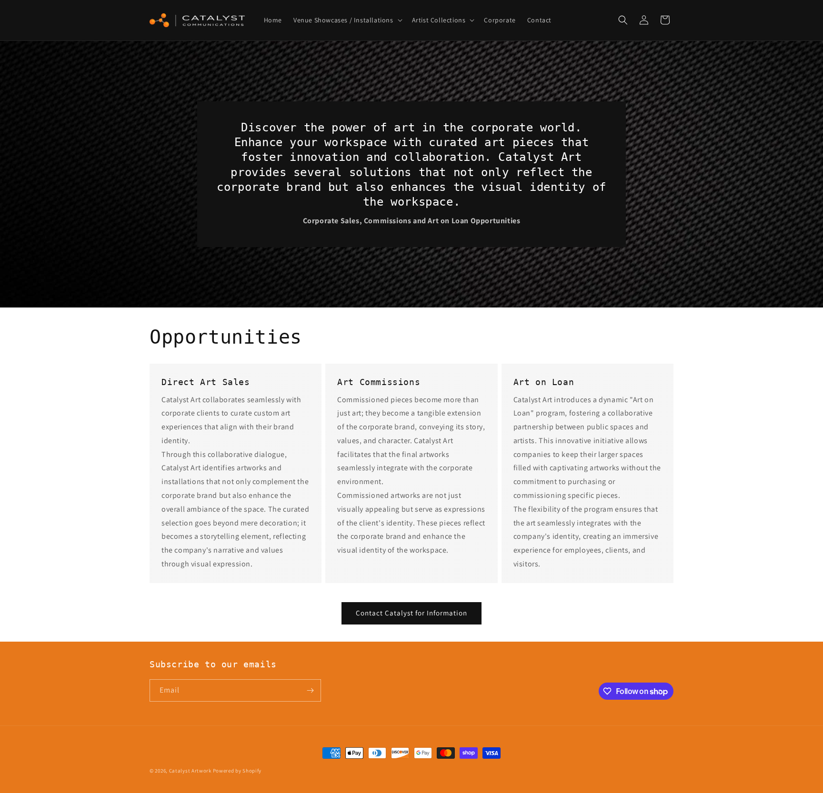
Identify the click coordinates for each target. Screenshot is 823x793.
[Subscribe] (310, 690)
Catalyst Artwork (190, 770)
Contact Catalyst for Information (411, 612)
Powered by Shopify (237, 770)
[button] (347, 20)
